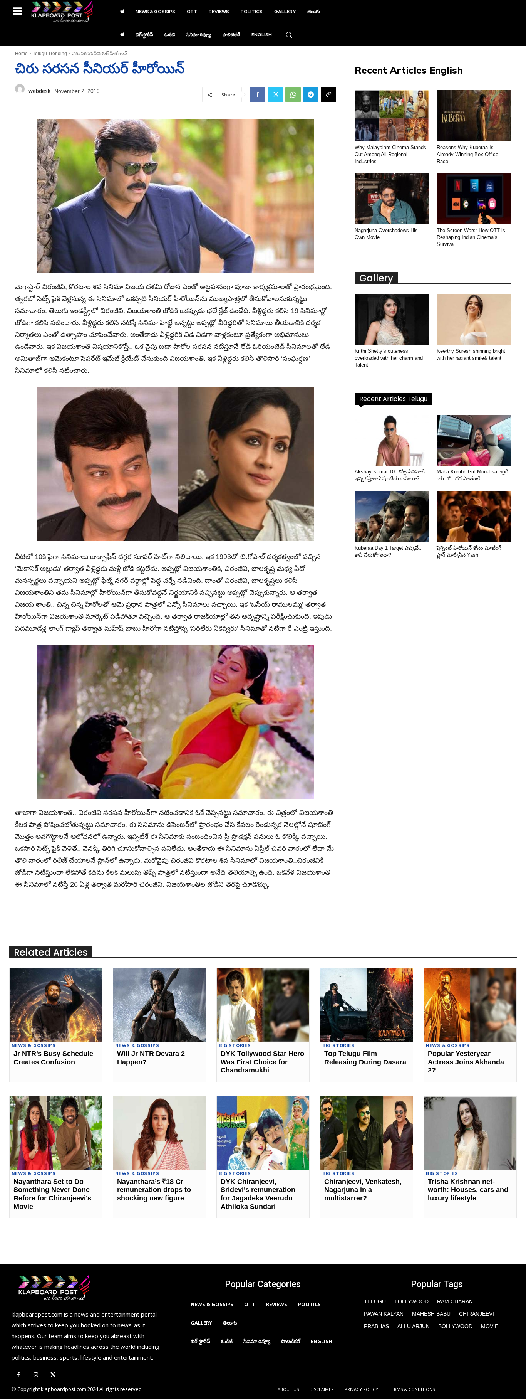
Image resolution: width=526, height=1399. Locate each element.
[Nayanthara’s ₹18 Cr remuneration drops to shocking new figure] (159, 1133)
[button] (288, 34)
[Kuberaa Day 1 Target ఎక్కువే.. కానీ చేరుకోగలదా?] (392, 516)
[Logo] (62, 11)
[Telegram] (310, 94)
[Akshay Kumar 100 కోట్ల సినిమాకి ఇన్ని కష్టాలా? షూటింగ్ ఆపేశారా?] (392, 440)
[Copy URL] (328, 94)
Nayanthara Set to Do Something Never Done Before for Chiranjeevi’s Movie (52, 1194)
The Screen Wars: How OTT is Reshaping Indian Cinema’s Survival (471, 237)
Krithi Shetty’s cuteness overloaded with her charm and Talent (389, 358)
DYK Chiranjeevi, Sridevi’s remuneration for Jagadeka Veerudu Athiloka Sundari (258, 1194)
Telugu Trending (50, 53)
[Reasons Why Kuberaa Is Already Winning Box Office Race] (474, 115)
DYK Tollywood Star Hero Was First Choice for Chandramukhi (262, 1062)
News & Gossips (33, 1046)
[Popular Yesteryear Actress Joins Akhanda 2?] (470, 1005)
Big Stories (235, 1046)
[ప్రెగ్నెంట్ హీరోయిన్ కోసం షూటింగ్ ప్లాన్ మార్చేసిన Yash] (474, 516)
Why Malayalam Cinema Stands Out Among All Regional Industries (390, 154)
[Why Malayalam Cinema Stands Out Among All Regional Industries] (392, 115)
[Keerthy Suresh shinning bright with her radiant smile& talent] (474, 319)
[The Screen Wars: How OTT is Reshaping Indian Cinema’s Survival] (474, 199)
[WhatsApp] (293, 94)
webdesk (39, 90)
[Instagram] (35, 1375)
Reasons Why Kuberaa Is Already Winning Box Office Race (467, 154)
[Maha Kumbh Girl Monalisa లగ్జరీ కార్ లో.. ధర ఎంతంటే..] (474, 440)
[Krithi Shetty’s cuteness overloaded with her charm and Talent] (392, 319)
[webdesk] (20, 91)
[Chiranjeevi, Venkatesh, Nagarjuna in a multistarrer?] (366, 1133)
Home (21, 53)
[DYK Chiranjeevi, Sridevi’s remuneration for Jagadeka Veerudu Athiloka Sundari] (263, 1133)
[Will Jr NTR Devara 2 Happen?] (159, 1005)
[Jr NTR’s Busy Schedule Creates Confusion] (56, 1005)
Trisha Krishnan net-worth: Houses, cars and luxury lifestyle (468, 1190)
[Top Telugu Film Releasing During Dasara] (366, 1005)
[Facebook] (257, 94)
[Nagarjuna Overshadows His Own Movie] (392, 199)
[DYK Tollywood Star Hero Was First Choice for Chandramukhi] (263, 1005)
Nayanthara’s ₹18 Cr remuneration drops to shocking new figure (154, 1190)
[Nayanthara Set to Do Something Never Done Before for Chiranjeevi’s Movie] (56, 1133)
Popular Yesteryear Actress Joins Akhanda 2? (466, 1062)
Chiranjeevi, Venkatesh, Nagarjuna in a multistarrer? (363, 1190)
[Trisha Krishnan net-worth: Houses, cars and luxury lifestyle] (470, 1133)
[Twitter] (275, 94)
